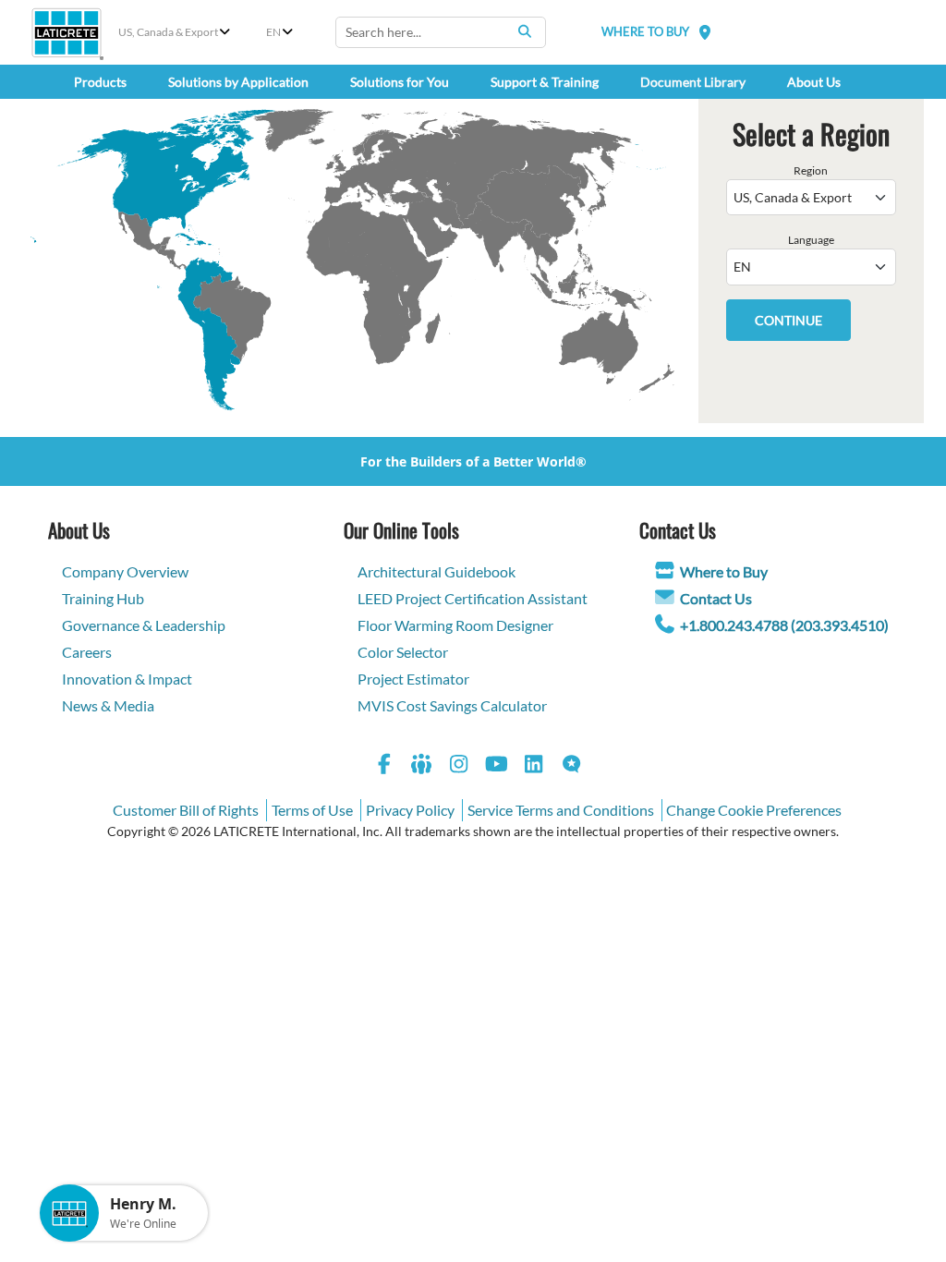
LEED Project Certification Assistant (473, 598)
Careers (87, 652)
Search (525, 31)
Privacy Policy (410, 810)
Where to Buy (724, 571)
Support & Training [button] (545, 82)
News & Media (108, 705)
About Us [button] (814, 82)
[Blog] (572, 766)
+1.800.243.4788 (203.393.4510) (784, 625)
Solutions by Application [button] (238, 82)
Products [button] (100, 82)
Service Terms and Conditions (560, 810)
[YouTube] (497, 766)
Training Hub (103, 598)
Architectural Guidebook (436, 571)
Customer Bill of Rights (186, 810)
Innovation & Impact (127, 678)
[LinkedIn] (534, 766)
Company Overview (125, 571)
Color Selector (403, 652)
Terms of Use (312, 810)
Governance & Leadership (143, 625)
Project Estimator (413, 678)
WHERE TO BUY (645, 31)
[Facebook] (384, 766)
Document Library (693, 82)
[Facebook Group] (422, 766)
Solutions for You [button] (399, 82)
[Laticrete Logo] (66, 33)
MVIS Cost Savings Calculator (452, 705)
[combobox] (440, 32)
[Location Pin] (705, 32)
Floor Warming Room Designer (455, 625)
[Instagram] (459, 766)
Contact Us (716, 598)
